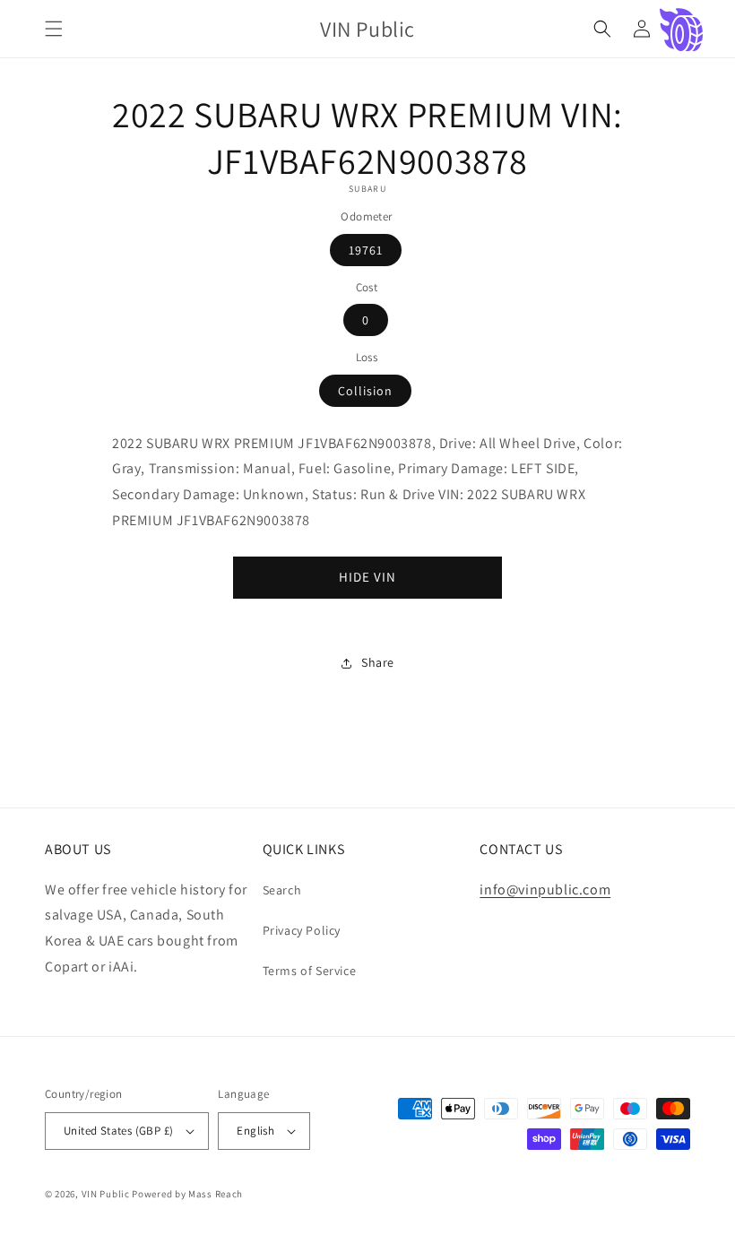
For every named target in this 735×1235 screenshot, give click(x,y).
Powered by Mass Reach (187, 1194)
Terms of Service (310, 971)
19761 (366, 250)
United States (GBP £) (118, 1130)
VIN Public (106, 1194)
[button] (54, 28)
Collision (365, 391)
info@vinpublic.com (545, 889)
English (255, 1130)
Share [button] (377, 662)
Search (282, 890)
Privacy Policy (302, 930)
